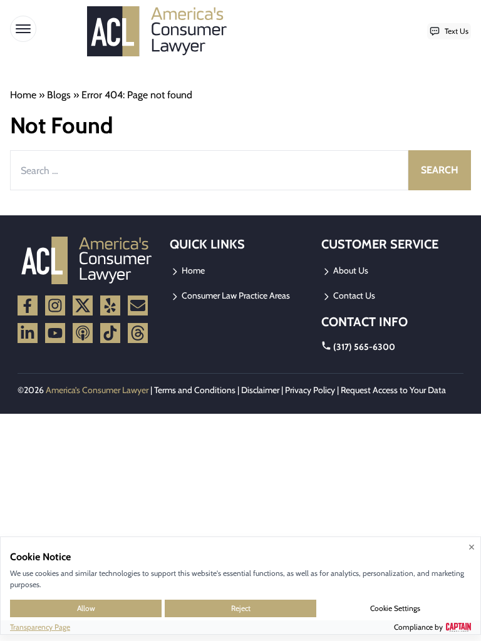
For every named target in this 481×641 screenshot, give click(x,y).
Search (439, 170)
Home (23, 95)
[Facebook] (28, 305)
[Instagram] (55, 305)
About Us (349, 270)
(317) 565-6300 (364, 346)
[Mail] (138, 305)
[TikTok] (110, 333)
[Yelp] (110, 305)
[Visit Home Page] (161, 31)
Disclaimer (260, 390)
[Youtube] (55, 333)
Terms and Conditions (194, 390)
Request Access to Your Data (393, 390)
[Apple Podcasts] (83, 333)
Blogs (59, 95)
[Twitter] (83, 305)
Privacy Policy (310, 390)
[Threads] (138, 333)
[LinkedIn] (28, 333)
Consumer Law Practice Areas (235, 295)
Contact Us (353, 295)
